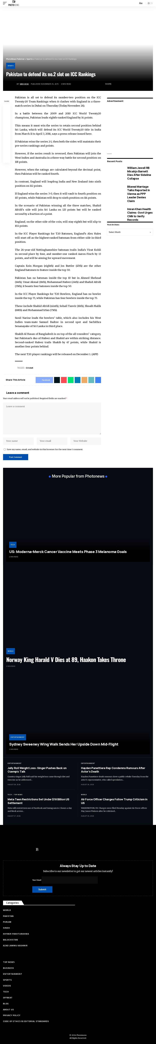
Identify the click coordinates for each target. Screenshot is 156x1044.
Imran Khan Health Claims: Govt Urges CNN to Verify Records (139, 214)
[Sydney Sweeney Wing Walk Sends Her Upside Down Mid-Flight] (78, 714)
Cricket (29, 367)
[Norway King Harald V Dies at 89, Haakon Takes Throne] (78, 611)
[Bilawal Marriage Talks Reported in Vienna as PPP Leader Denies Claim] (115, 194)
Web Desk (24, 84)
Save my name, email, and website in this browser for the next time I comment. (45, 449)
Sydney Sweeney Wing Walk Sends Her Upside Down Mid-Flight (63, 744)
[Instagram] (31, 849)
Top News (18, 794)
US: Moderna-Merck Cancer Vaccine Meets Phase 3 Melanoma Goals (68, 551)
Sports (11, 66)
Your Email (37, 879)
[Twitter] (13, 849)
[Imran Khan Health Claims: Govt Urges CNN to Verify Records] (115, 214)
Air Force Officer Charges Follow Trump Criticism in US (114, 801)
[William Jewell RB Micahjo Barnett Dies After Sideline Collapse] (115, 173)
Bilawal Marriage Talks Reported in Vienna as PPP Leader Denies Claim (138, 194)
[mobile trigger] (5, 3)
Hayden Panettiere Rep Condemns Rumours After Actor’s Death (113, 769)
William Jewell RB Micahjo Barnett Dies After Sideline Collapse (139, 173)
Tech (13, 545)
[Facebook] (7, 849)
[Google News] (25, 849)
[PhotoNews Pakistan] (13, 3)
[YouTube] (19, 849)
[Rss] (37, 849)
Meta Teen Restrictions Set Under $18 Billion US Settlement (38, 801)
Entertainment (18, 737)
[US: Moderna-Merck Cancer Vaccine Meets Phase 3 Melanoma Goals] (78, 521)
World (10, 651)
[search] (136, 3)
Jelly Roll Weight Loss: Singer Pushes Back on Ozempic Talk (37, 769)
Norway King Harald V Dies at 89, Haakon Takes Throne (66, 659)
